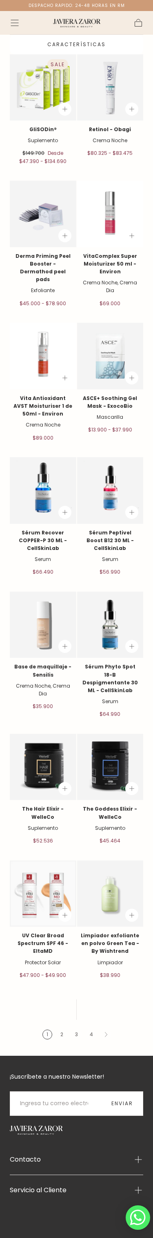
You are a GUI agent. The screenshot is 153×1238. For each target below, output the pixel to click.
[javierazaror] (36, 1130)
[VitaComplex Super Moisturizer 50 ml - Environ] (110, 214)
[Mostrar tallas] (64, 109)
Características (76, 44)
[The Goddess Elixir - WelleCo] (110, 767)
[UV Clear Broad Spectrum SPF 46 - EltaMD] (43, 893)
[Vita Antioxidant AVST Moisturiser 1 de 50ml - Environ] (43, 356)
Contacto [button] (25, 1159)
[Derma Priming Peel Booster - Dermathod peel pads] (43, 214)
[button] (15, 23)
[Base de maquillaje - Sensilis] (43, 625)
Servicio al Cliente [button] (38, 1190)
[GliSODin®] (43, 87)
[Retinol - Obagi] (110, 87)
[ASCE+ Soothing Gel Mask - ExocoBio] (110, 356)
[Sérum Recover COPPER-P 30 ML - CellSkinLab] (43, 490)
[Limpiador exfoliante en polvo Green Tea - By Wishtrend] (110, 893)
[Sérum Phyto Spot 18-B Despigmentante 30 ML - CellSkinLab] (110, 625)
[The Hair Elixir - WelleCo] (43, 767)
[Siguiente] (106, 1034)
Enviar (122, 1103)
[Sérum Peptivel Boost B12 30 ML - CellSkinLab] (110, 490)
